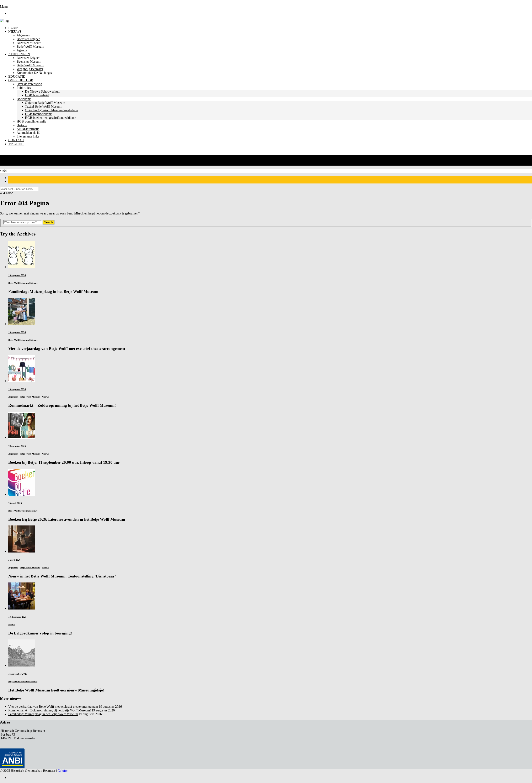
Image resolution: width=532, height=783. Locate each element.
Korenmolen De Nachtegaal (35, 72)
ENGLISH (16, 144)
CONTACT (16, 140)
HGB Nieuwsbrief (37, 95)
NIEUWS (14, 31)
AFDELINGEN (19, 54)
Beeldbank (24, 99)
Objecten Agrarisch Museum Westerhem (51, 110)
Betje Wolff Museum (30, 46)
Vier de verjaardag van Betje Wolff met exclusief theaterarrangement (53, 706)
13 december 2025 (17, 617)
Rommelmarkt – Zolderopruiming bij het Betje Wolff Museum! (49, 710)
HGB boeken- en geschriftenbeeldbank (50, 117)
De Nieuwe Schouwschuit (42, 91)
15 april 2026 (15, 503)
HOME (13, 28)
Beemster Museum (29, 43)
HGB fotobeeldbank (38, 114)
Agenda (22, 50)
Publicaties (24, 87)
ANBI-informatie (28, 129)
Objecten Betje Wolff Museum (45, 102)
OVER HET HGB (20, 80)
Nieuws (33, 283)
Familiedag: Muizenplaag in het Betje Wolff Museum (43, 714)
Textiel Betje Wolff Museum (43, 106)
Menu (4, 6)
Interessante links (28, 136)
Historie (22, 125)
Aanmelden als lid (28, 132)
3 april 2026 (14, 560)
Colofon (63, 770)
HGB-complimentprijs (31, 121)
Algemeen (23, 35)
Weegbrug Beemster (30, 69)
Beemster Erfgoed (28, 39)
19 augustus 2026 (17, 275)
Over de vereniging (29, 84)
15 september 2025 (17, 674)
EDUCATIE (16, 76)
